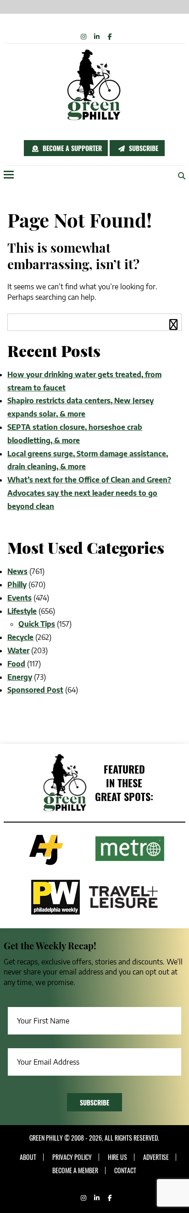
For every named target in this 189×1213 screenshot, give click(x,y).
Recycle (20, 637)
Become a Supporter (71, 148)
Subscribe (142, 148)
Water (18, 650)
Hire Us (117, 1157)
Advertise (156, 1157)
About (28, 1157)
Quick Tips (36, 623)
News (17, 571)
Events (19, 597)
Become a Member (75, 1170)
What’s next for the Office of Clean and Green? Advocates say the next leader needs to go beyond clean (89, 493)
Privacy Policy (72, 1157)
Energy (19, 677)
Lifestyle (22, 611)
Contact (125, 1170)
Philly (17, 584)
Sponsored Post (35, 689)
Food (16, 663)
